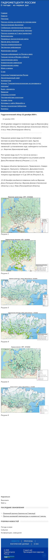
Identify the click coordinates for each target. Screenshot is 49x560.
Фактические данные (9, 51)
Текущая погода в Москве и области (15, 57)
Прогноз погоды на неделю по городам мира (18, 22)
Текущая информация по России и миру (17, 54)
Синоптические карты (9, 60)
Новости (4, 16)
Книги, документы (8, 89)
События (4, 530)
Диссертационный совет (10, 78)
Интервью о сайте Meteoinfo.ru (13, 103)
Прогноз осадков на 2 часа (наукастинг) (16, 33)
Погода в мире (6, 527)
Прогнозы (4, 19)
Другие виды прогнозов (10, 42)
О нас (3, 72)
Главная (4, 13)
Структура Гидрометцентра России (14, 75)
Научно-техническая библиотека (13, 106)
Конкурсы (4, 109)
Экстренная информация (11, 47)
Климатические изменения (11, 63)
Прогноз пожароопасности (11, 44)
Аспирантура (6, 81)
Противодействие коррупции (12, 97)
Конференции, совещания (11, 533)
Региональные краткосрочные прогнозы (16, 30)
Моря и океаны (7, 68)
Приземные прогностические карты (15, 39)
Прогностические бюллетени (12, 25)
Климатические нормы (10, 65)
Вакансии (4, 92)
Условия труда (6, 100)
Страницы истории (8, 95)
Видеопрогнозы (7, 36)
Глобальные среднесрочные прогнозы (16, 28)
